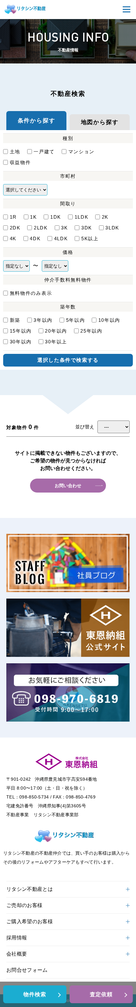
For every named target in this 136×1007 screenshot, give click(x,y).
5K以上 (89, 238)
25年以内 (91, 331)
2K (105, 217)
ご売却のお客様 (24, 905)
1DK (55, 217)
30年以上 (56, 341)
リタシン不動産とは (29, 889)
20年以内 (56, 331)
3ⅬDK (112, 227)
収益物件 (20, 162)
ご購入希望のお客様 (29, 921)
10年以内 (109, 320)
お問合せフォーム (27, 970)
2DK (15, 227)
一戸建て (44, 151)
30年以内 (21, 341)
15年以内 (21, 331)
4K (13, 238)
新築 (15, 320)
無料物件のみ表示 (31, 293)
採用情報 (16, 937)
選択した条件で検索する (68, 360)
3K (64, 227)
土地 (15, 151)
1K (33, 217)
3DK (86, 227)
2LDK (40, 227)
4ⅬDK (61, 238)
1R (13, 217)
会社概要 (16, 954)
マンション (81, 151)
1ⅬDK (81, 217)
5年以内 (75, 320)
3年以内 (43, 320)
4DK (35, 238)
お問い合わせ (68, 485)
